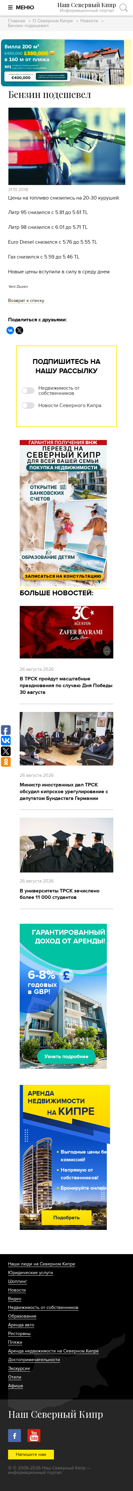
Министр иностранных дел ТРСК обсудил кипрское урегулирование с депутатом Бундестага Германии (64, 792)
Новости (89, 21)
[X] (19, 330)
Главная (16, 21)
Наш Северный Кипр (86, 7)
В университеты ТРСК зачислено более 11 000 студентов (59, 894)
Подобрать (66, 1217)
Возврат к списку (26, 300)
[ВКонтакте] (10, 330)
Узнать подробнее (66, 1056)
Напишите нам (31, 1454)
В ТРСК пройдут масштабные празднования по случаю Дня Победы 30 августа (66, 686)
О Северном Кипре (53, 21)
